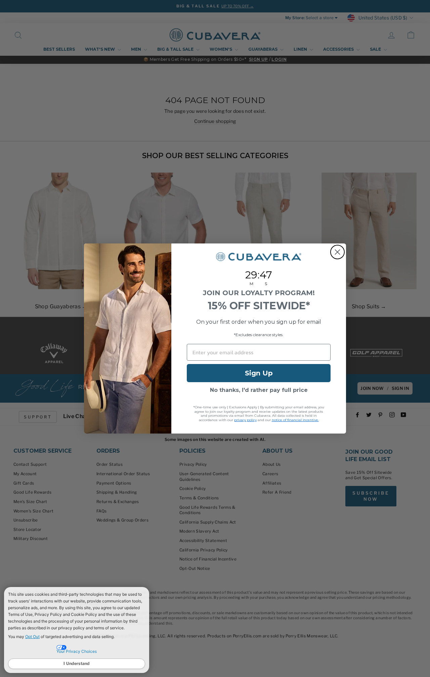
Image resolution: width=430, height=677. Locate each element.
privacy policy (245, 420)
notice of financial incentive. (295, 420)
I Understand (76, 663)
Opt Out (32, 636)
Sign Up (259, 373)
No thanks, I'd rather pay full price (259, 390)
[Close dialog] (337, 252)
